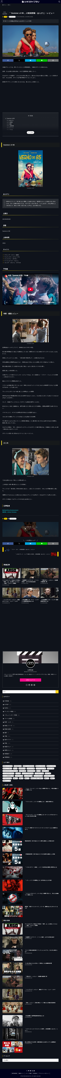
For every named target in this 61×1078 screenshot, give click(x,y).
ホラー (48, 773)
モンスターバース (49, 775)
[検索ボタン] (59, 1)
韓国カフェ (6, 780)
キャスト (11, 127)
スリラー (45, 771)
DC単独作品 (17, 766)
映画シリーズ (10, 725)
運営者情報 (14, 1073)
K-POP (8, 704)
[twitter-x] (27, 685)
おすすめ (22, 768)
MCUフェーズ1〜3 (28, 766)
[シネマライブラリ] (30, 1)
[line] (29, 685)
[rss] (32, 1070)
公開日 (11, 122)
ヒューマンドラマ (27, 773)
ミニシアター (28, 775)
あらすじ (11, 120)
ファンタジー (39, 773)
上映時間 (12, 125)
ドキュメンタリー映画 (12, 715)
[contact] (34, 685)
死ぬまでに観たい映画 (37, 778)
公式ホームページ (30, 680)
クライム (50, 768)
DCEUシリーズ (7, 766)
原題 (10, 124)
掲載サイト (21, 1073)
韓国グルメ (9, 746)
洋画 (5, 16)
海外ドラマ (9, 739)
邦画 (7, 743)
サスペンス (31, 771)
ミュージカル (38, 775)
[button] (7, 60)
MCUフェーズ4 (40, 766)
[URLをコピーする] (53, 60)
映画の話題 (9, 729)
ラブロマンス (12, 16)
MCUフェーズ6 (7, 768)
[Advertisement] (30, 97)
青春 (52, 778)
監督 (47, 778)
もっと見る (30, 132)
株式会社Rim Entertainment (10, 510)
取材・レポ (9, 722)
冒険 (21, 778)
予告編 (11, 129)
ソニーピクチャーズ (8, 773)
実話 (27, 778)
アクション (30, 768)
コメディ (22, 771)
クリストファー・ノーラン (10, 771)
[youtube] (32, 685)
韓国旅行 (8, 753)
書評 (7, 732)
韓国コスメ (9, 750)
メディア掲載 (28, 1073)
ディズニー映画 (10, 711)
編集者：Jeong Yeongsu (9, 512)
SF (15, 768)
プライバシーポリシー (44, 1073)
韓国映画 (8, 757)
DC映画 (8, 701)
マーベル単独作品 (8, 775)
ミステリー (19, 775)
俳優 (15, 778)
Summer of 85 (11, 118)
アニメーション (41, 768)
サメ (38, 771)
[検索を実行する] (57, 691)
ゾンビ (18, 773)
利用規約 (35, 1073)
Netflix (8, 708)
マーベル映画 (10, 718)
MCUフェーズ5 (51, 766)
